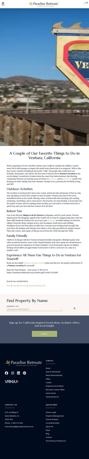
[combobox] (35, 309)
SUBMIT (44, 334)
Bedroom (22, 285)
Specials (42, 285)
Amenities (32, 285)
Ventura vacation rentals (34, 263)
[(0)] (84, 4)
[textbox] (35, 309)
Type (15, 285)
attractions (67, 179)
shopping (51, 220)
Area (9, 285)
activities (53, 179)
